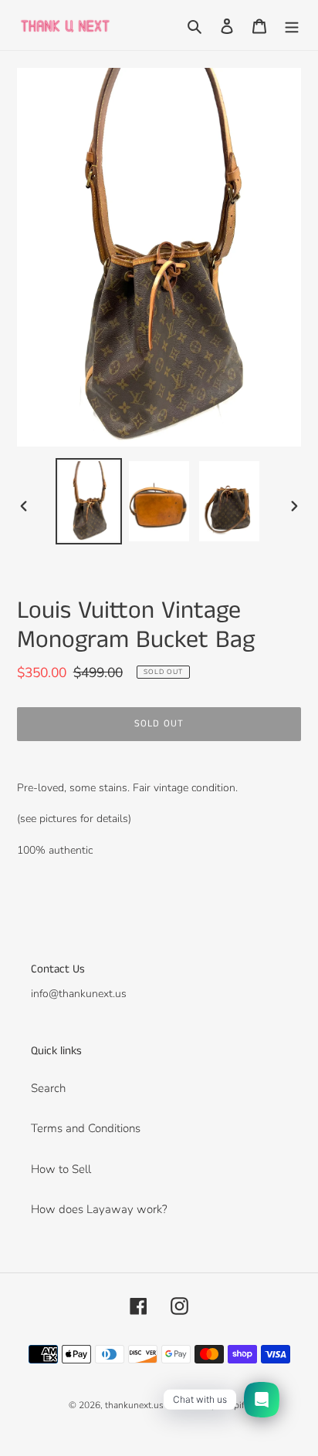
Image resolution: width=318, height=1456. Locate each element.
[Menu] (292, 25)
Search (48, 1088)
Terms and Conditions (85, 1128)
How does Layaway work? (99, 1209)
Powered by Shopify (208, 1405)
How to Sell (61, 1169)
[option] (89, 501)
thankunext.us (134, 1405)
